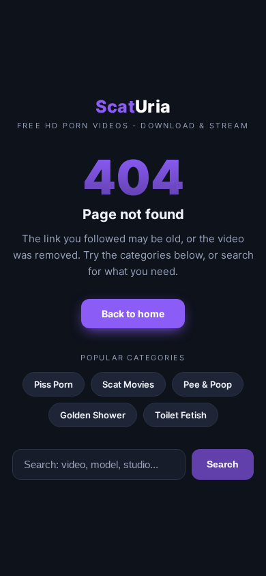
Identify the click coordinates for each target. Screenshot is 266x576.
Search (223, 464)
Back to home (133, 313)
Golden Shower (92, 414)
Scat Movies (128, 384)
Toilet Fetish (181, 414)
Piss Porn (53, 384)
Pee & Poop (207, 384)
